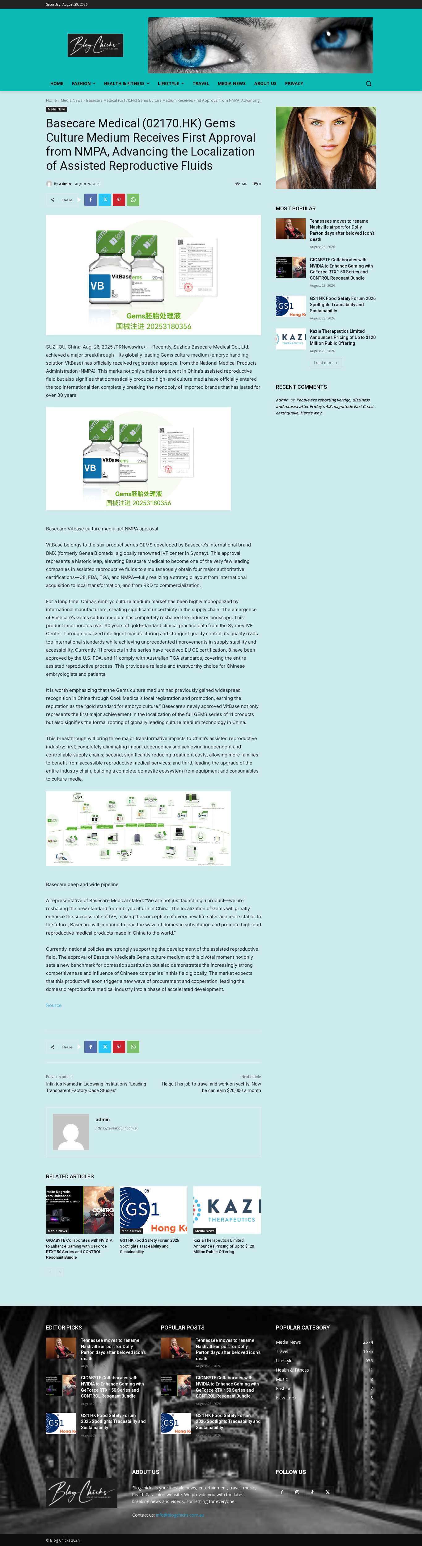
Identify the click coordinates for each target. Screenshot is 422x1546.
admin (65, 183)
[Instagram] (297, 1492)
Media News (71, 100)
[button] (368, 83)
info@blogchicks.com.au (180, 1515)
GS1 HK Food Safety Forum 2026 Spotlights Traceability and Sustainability (149, 1246)
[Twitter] (105, 200)
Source (54, 1005)
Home (51, 100)
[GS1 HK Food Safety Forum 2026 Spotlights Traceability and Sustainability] (154, 1210)
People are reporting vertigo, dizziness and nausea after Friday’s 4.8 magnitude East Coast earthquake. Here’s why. (324, 406)
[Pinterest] (119, 200)
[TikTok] (312, 1492)
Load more (324, 362)
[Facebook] (90, 200)
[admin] (50, 184)
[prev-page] (50, 1272)
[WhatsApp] (133, 200)
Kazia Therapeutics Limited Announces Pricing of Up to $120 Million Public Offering (223, 1246)
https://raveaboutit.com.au (116, 1128)
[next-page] (60, 1272)
